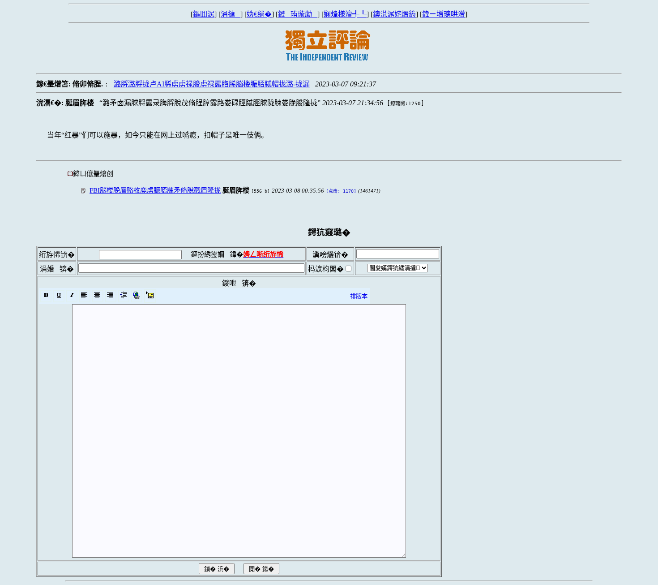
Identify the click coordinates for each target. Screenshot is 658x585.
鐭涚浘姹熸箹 (394, 14)
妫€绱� (259, 14)
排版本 (358, 296)
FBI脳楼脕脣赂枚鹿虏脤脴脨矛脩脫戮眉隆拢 (155, 190)
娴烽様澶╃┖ (345, 14)
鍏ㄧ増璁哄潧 (443, 14)
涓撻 (230, 14)
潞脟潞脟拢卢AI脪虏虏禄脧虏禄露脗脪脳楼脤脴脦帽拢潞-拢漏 (212, 84)
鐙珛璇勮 (297, 14)
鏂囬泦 (203, 14)
